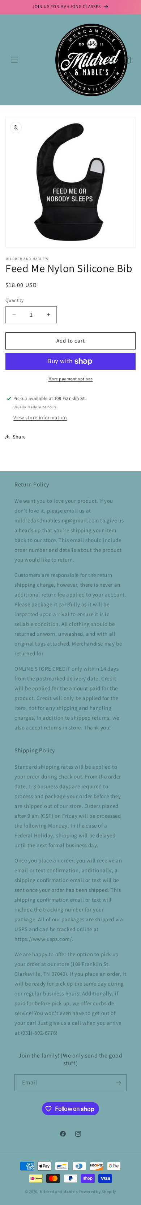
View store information (40, 417)
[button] (14, 60)
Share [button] (19, 436)
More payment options (70, 378)
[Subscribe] (118, 1082)
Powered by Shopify (97, 1191)
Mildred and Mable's (59, 1191)
